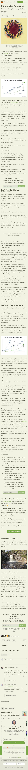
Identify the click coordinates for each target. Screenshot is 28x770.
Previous (5, 645)
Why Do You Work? (6, 712)
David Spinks (3, 11)
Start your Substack (10, 763)
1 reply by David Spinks (11, 680)
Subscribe (20, 1)
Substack (7, 767)
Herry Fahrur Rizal (8, 667)
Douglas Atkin (14, 102)
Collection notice (23, 760)
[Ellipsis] (26, 667)
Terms (17, 760)
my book (6, 53)
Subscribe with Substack (15, 748)
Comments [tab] (4, 654)
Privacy (13, 760)
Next (23, 645)
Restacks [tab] (10, 654)
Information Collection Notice (18, 752)
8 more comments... (5, 701)
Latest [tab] (6, 708)
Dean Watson (7, 684)
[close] (24, 721)
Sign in (25, 1)
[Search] (25, 708)
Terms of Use (21, 751)
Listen (25, 12)
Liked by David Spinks (9, 668)
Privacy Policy (15, 753)
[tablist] (7, 655)
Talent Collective (7, 502)
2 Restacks (17, 636)
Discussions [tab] (11, 708)
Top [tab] (2, 708)
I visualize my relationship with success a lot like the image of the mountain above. (10, 714)
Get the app (20, 763)
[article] (14, 715)
